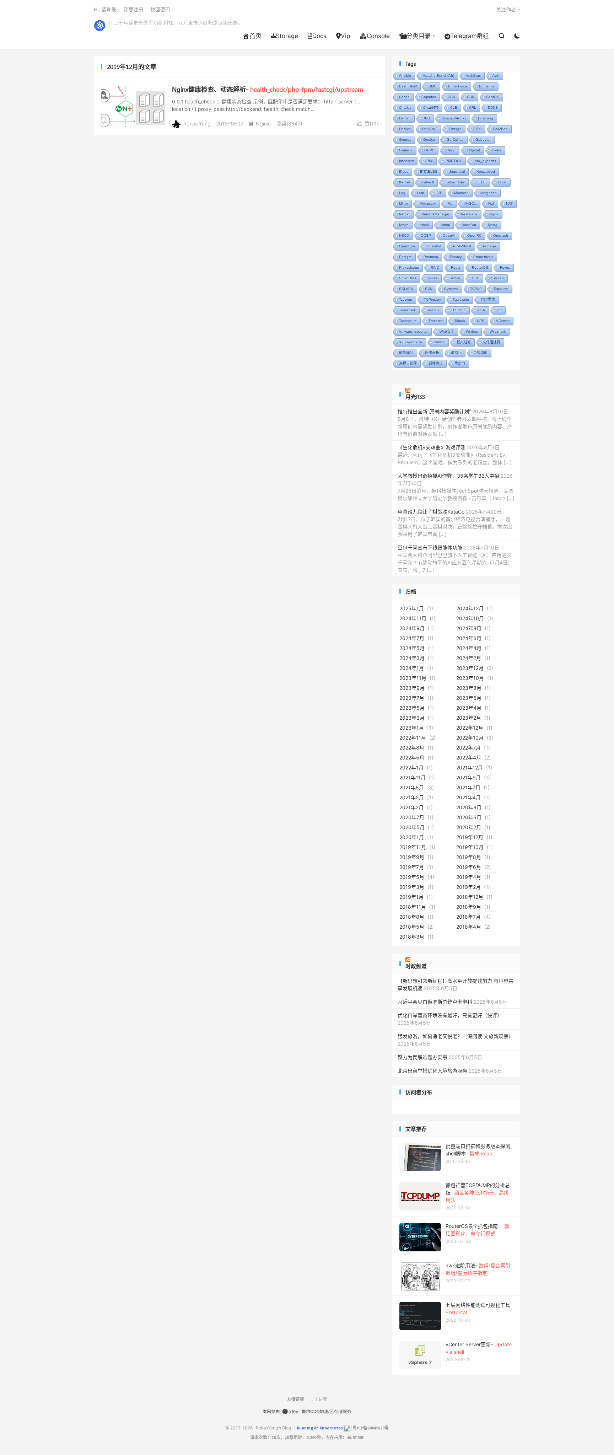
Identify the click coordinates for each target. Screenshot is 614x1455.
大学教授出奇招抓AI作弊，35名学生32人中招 (448, 476)
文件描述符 (491, 342)
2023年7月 (411, 698)
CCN (451, 97)
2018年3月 (411, 937)
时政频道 (416, 966)
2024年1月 (411, 668)
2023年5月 (412, 708)
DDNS (493, 107)
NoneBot (469, 225)
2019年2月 (468, 887)
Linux (502, 182)
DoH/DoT (429, 129)
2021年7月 (468, 787)
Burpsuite (487, 86)
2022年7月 (468, 748)
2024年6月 (468, 638)
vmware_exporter (413, 331)
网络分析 (432, 353)
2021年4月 (468, 797)
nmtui (445, 225)
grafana (406, 150)
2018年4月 (468, 927)
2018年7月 (468, 917)
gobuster (483, 139)
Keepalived (485, 171)
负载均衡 (480, 353)
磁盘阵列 (406, 353)
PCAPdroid (462, 246)
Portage (489, 246)
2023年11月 (412, 678)
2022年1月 (411, 767)
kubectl (427, 182)
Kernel (404, 182)
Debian (405, 118)
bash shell (408, 86)
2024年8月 (468, 628)
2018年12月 (469, 897)
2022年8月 (411, 748)
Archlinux (473, 75)
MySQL (470, 203)
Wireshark (498, 331)
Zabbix (439, 342)
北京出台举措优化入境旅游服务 (432, 1071)
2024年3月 (412, 658)
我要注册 (133, 9)
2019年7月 (411, 867)
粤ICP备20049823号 (370, 1428)
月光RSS (415, 396)
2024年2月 (468, 658)
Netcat (404, 214)
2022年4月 (468, 758)
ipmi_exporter (485, 161)
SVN (428, 289)
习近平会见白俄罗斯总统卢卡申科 (435, 1002)
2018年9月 (468, 907)
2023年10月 (470, 678)
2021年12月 (469, 767)
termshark (407, 310)
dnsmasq (485, 118)
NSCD (404, 235)
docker (404, 129)
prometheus (483, 257)
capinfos (428, 97)
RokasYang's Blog (100, 25)
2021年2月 (411, 807)
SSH (475, 278)
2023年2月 (468, 718)
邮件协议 (436, 363)
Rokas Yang (197, 123)
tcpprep (405, 299)
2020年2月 (468, 827)
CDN (470, 97)
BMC (432, 86)
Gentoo (405, 139)
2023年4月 (468, 708)
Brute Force (457, 86)
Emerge (455, 129)
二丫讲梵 (318, 1399)
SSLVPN (406, 289)
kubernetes (455, 182)
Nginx (259, 123)
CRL (472, 107)
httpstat (473, 150)
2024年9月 (412, 628)
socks (433, 278)
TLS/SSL (458, 310)
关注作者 (506, 9)
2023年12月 (470, 668)
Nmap (404, 225)
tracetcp (436, 321)
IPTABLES (428, 171)
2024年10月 (470, 618)
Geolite (429, 139)
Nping (492, 225)
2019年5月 (411, 877)
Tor (499, 310)
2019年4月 (468, 877)
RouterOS (480, 267)
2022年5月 (411, 758)
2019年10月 (470, 847)
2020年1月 (411, 837)
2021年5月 (411, 797)
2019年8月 (468, 857)
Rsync (505, 267)
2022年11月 (412, 738)
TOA (481, 310)
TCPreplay (432, 299)
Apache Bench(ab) (438, 75)
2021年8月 (411, 787)
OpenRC (474, 235)
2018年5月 (411, 927)
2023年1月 (411, 728)
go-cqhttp (455, 139)
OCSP (426, 235)
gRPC (429, 150)
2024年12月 (470, 608)
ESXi (477, 129)
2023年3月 (412, 718)
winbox (472, 331)
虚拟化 (456, 353)
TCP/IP (476, 289)
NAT (509, 203)
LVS (439, 193)
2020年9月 (468, 807)
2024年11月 (412, 618)
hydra (496, 150)
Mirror (403, 203)
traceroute (408, 321)
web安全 (447, 331)
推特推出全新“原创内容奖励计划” (434, 411)
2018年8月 (411, 917)
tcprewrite (461, 299)
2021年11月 (412, 777)
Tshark (459, 321)
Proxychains (409, 267)
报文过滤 (464, 342)
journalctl (457, 171)
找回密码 (160, 9)
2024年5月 (412, 648)
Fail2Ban (500, 129)
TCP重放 (488, 299)
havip (451, 150)
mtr (450, 203)
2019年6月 (468, 867)
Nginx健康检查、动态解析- (267, 89)
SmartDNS (407, 278)
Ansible (405, 75)
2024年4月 (468, 648)
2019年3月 (411, 887)
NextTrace (469, 214)
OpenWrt (434, 246)
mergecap (488, 193)
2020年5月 (412, 827)
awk (495, 75)
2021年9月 (468, 777)
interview (406, 161)
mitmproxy (428, 203)
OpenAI (449, 235)
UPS (480, 321)
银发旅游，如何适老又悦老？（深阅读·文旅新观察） (455, 1036)
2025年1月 (411, 608)
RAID (435, 267)
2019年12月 (469, 837)
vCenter (503, 321)
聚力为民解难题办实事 (422, 1057)
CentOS (492, 97)
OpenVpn (407, 246)
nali (491, 203)
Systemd (451, 289)
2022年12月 (469, 728)
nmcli (424, 225)
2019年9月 (411, 857)
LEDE (481, 182)
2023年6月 (468, 698)
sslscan (497, 278)
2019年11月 (412, 847)
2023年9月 (412, 688)
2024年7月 (411, 638)
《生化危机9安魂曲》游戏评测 (431, 447)
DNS (426, 118)
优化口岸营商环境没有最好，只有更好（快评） (450, 1015)
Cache (404, 97)
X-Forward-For (410, 342)
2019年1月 (411, 897)
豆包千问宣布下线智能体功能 (430, 547)
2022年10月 (470, 738)
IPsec (403, 171)
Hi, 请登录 (105, 9)
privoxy (456, 257)
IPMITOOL (453, 161)
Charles (405, 107)
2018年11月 (412, 907)
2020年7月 (411, 817)
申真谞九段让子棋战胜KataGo (431, 512)
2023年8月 (468, 688)
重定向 (459, 363)
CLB (453, 107)
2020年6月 (468, 817)
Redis (455, 267)
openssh (500, 235)
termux (433, 310)
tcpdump (501, 289)
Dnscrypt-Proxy (454, 118)
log (402, 193)
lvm (420, 193)
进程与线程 (408, 363)
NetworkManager (435, 214)
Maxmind (461, 193)
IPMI (429, 161)
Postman (431, 257)
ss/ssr (454, 278)
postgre (405, 257)
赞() (367, 123)
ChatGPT (430, 107)
